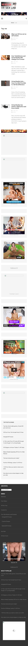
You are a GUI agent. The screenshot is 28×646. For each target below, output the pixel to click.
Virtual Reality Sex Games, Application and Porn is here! (18, 106)
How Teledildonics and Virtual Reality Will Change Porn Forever (18, 57)
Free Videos (4, 501)
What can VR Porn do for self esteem (18, 34)
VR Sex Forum (4, 536)
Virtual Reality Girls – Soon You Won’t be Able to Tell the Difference (18, 83)
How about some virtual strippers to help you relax (13, 617)
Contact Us (4, 510)
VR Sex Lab (8, 7)
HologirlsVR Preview (8, 436)
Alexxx (14, 39)
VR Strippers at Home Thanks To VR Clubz (13, 447)
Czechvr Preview (6, 521)
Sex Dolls (3, 531)
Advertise (3, 496)
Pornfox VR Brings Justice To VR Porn (12, 462)
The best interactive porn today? (11, 458)
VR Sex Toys (4, 505)
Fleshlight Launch (14, 294)
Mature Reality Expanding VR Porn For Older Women (14, 599)
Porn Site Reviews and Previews (9, 514)
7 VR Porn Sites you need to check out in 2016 (12, 613)
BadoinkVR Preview (6, 526)
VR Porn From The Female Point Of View (13, 432)
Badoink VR (14, 562)
